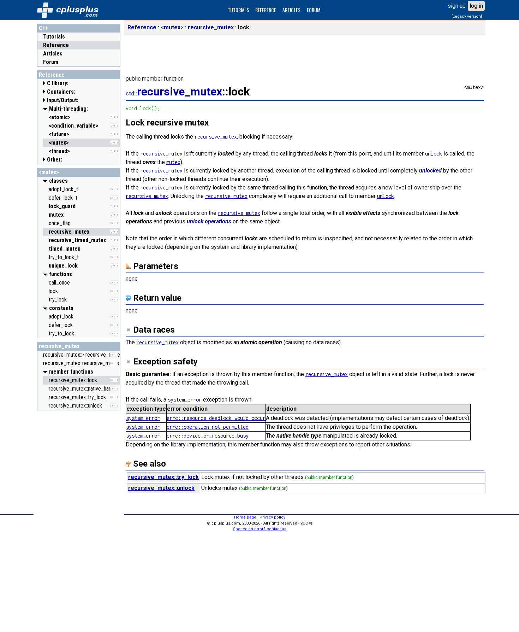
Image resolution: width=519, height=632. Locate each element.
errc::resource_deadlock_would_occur (216, 418)
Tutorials (54, 36)
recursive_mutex (59, 346)
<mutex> (49, 172)
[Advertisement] (78, 520)
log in (476, 5)
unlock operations (209, 221)
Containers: (61, 91)
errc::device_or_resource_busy (208, 436)
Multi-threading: (68, 108)
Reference (56, 45)
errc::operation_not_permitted (208, 427)
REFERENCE (265, 9)
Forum (50, 62)
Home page (245, 517)
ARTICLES (291, 9)
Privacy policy (272, 517)
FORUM (313, 9)
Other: (54, 159)
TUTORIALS (238, 9)
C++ (43, 28)
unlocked (430, 170)
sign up (457, 5)
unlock (433, 154)
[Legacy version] (467, 16)
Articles (52, 53)
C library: (57, 83)
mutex (173, 162)
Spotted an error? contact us (259, 529)
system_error (185, 400)
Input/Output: (62, 100)
